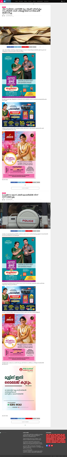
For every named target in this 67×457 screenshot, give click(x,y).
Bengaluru (63, 442)
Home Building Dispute (50, 438)
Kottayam (21, 1)
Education (46, 1)
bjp (61, 434)
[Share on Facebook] (10, 46)
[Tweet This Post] (17, 46)
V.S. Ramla (59, 442)
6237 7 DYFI (48, 435)
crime (47, 434)
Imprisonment (54, 442)
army (55, 434)
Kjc (55, 439)
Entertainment (40, 1)
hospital (58, 434)
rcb (63, 434)
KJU (55, 438)
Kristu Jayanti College (50, 439)
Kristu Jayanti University (61, 438)
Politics (30, 1)
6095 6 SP (56, 435)
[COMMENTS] (40, 46)
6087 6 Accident (62, 435)
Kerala (25, 1)
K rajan (58, 439)
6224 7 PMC (52, 435)
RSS (52, 434)
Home (16, 1)
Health (34, 1)
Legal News (62, 439)
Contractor (48, 442)
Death (50, 434)
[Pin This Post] (25, 46)
